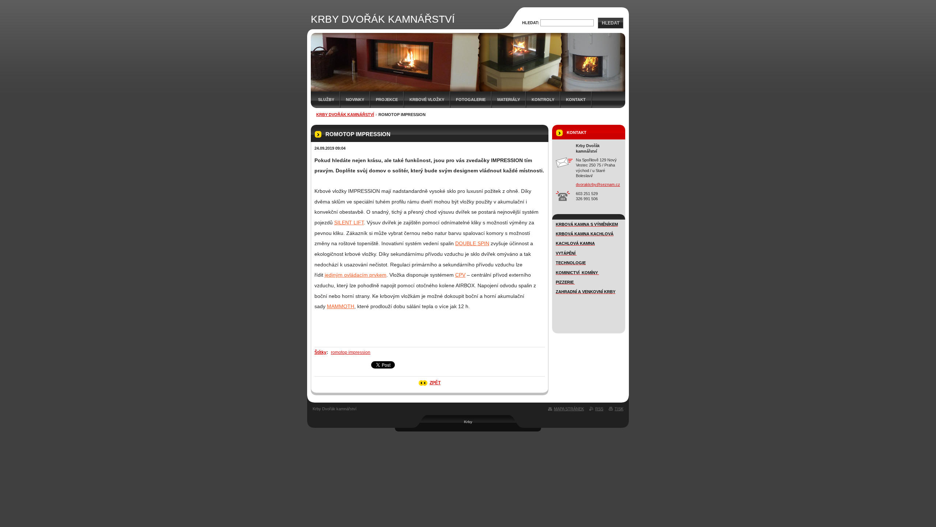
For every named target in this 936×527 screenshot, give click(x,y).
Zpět (435, 382)
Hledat (610, 23)
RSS (599, 409)
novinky (355, 99)
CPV (460, 275)
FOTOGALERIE (471, 99)
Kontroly (543, 99)
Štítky (320, 352)
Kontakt (576, 99)
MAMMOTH (340, 306)
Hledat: (530, 22)
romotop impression (350, 352)
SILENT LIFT (349, 222)
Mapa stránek (569, 409)
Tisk (619, 409)
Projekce (387, 99)
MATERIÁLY (508, 99)
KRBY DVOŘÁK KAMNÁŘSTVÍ (345, 114)
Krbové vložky (427, 99)
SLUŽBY (326, 99)
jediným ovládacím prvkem (355, 275)
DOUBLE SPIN (472, 243)
